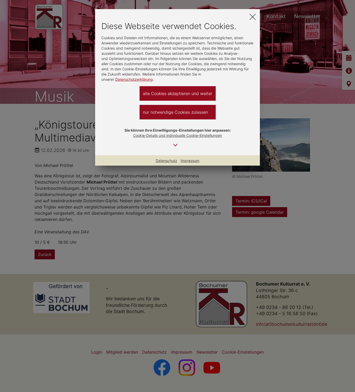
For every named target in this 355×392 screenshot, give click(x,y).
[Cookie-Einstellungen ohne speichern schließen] (252, 16)
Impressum (190, 160)
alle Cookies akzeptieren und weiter (177, 93)
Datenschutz (166, 160)
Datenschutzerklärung (134, 79)
